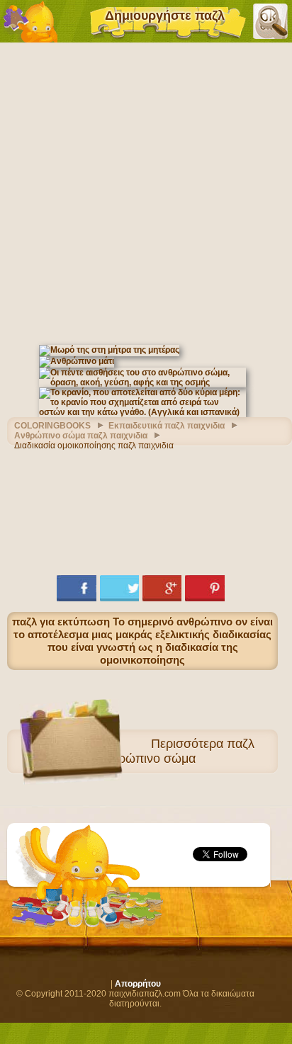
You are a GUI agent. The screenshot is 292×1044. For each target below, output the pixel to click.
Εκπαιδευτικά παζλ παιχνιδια (166, 426)
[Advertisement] (146, 192)
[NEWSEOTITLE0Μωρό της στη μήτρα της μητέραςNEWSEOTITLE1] (109, 350)
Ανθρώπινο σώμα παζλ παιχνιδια (80, 436)
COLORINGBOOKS (52, 426)
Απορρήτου (138, 984)
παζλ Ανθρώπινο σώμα (175, 751)
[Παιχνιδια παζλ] (30, 21)
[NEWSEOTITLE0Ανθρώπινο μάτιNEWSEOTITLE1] (76, 361)
